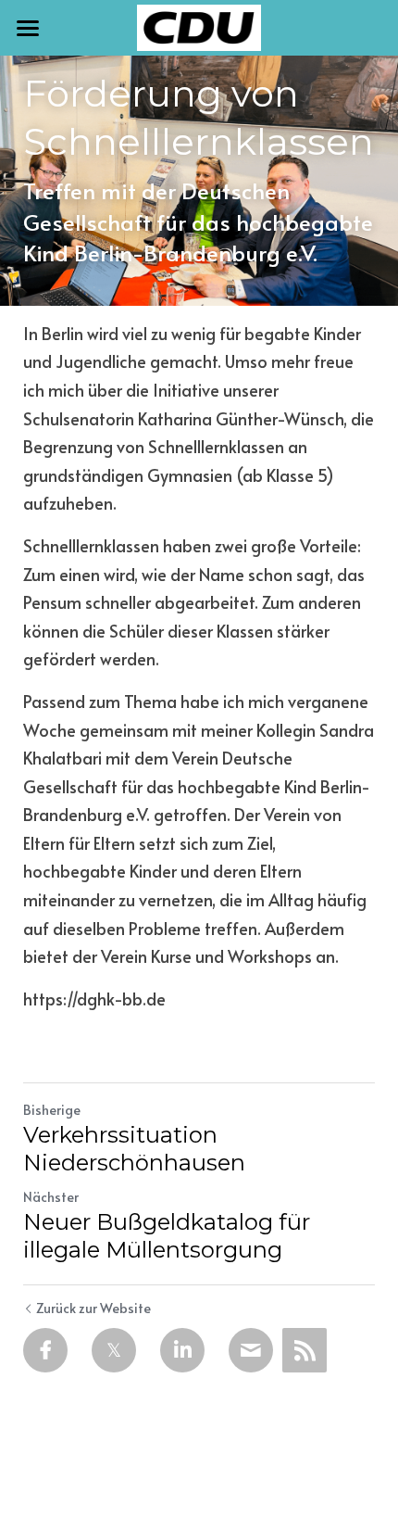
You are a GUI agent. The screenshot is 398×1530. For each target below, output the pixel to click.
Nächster (51, 1197)
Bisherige (52, 1110)
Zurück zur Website (93, 1308)
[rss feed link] (304, 1350)
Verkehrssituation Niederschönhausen (134, 1148)
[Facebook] (45, 1350)
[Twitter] (114, 1350)
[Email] (251, 1350)
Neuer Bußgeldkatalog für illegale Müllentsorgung (166, 1235)
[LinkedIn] (182, 1350)
